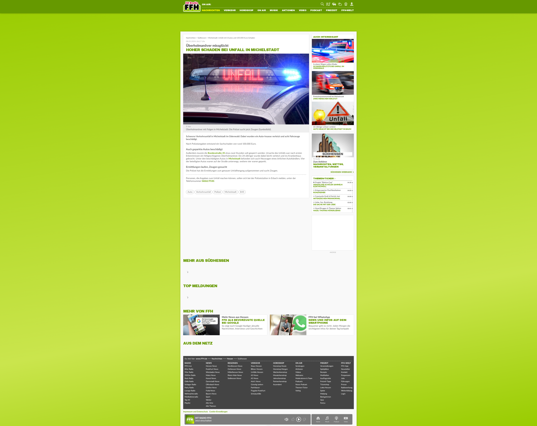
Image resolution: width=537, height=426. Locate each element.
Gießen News (211, 388)
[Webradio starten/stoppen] (298, 419)
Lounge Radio (190, 391)
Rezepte (323, 372)
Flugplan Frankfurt (258, 391)
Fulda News (210, 391)
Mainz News (211, 375)
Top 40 (187, 400)
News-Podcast (301, 385)
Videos (298, 372)
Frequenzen (345, 375)
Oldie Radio (189, 381)
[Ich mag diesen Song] (293, 419)
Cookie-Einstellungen (218, 412)
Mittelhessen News (235, 372)
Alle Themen (211, 406)
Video (302, 10)
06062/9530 (208, 181)
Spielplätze (324, 369)
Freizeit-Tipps (325, 381)
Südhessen (202, 38)
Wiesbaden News (213, 372)
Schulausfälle (256, 394)
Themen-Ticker (323, 178)
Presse (344, 385)
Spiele (322, 391)
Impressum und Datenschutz (195, 412)
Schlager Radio (190, 385)
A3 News (254, 375)
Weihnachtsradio (191, 394)
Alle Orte (209, 403)
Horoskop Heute (279, 366)
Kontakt (344, 372)
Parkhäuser (255, 388)
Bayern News (211, 394)
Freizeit (331, 10)
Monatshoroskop (280, 375)
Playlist (328, 3)
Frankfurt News (212, 369)
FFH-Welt (347, 10)
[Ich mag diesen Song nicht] (304, 419)
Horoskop (246, 10)
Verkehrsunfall (203, 192)
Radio (188, 363)
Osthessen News (234, 369)
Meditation (324, 375)
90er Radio (189, 372)
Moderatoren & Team (303, 378)
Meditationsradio (191, 397)
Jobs (343, 378)
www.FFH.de (201, 359)
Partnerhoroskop (280, 381)
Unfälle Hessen (257, 372)
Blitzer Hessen (256, 369)
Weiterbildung (346, 391)
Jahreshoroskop (279, 378)
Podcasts (299, 381)
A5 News (254, 378)
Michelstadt (234, 159)
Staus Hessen (256, 366)
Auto (190, 192)
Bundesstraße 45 (216, 153)
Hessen (230, 359)
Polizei (217, 192)
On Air (261, 10)
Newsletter (345, 369)
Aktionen (288, 10)
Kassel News (211, 378)
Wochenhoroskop (280, 372)
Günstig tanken (257, 385)
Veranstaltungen (326, 366)
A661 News (256, 381)
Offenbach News (212, 385)
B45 (242, 192)
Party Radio (189, 388)
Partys (322, 403)
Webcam (346, 3)
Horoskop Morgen (280, 369)
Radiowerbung (346, 388)
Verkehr (229, 10)
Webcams (299, 375)
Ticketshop (324, 385)
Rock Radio (189, 378)
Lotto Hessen (325, 388)
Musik (274, 10)
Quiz (322, 400)
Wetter (340, 3)
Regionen (233, 363)
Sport (208, 397)
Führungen (345, 381)
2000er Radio (190, 375)
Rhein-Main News (235, 375)
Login (343, 394)
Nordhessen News (235, 366)
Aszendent (277, 385)
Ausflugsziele (325, 378)
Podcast (316, 10)
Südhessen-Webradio (341, 172)
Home (318, 422)
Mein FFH (352, 3)
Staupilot (334, 3)
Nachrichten (211, 10)
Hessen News (211, 366)
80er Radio (189, 369)
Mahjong (323, 394)
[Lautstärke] (286, 419)
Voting (298, 391)
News (209, 363)
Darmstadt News (212, 381)
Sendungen (299, 366)
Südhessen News (234, 378)
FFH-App (344, 366)
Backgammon (325, 397)
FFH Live (188, 366)
